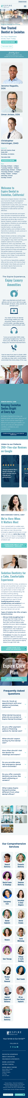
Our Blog (4, 1074)
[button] (25, 6)
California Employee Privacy (10, 1084)
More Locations (8, 1062)
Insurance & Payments (10, 1059)
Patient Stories (6, 1070)
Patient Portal (22, 1)
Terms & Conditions (18, 1083)
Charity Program (6, 1072)
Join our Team (5, 1075)
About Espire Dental (7, 1069)
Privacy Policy (8, 1083)
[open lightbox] (7, 810)
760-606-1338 (5, 157)
